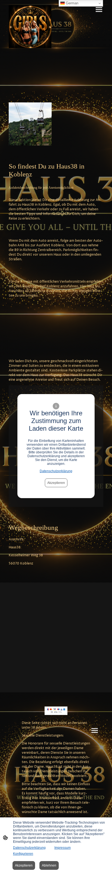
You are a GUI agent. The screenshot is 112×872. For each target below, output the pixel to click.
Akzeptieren (56, 483)
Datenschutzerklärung (56, 471)
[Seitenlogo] (30, 26)
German (71, 3)
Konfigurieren (23, 854)
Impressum (62, 848)
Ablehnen (49, 865)
